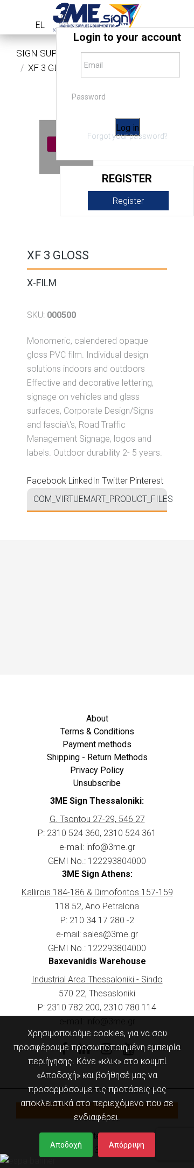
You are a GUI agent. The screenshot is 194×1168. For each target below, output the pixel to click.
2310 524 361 (129, 833)
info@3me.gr (110, 847)
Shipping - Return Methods (97, 757)
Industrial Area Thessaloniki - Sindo (97, 979)
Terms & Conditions (97, 731)
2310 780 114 (129, 1007)
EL (40, 25)
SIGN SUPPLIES (49, 53)
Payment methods (97, 744)
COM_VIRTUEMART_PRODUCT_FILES (100, 499)
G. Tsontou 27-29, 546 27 (97, 819)
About (97, 718)
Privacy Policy (97, 770)
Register (128, 201)
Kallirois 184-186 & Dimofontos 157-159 (97, 892)
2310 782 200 (73, 1007)
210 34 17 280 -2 (102, 920)
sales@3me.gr (110, 934)
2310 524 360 (73, 833)
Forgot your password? (127, 136)
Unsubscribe (97, 783)
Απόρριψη (126, 1145)
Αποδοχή (66, 1145)
